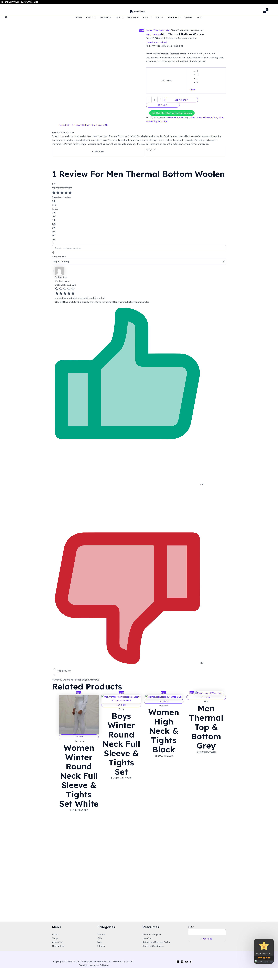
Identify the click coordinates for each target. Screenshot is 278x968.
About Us (57, 942)
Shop (199, 17)
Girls (118, 17)
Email (191, 927)
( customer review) (156, 42)
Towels (188, 17)
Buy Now (163, 105)
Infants (101, 945)
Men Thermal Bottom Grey (204, 117)
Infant (89, 17)
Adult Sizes (166, 80)
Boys (145, 17)
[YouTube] (186, 961)
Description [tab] (65, 125)
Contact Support (152, 934)
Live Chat (147, 938)
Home (79, 17)
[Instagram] (182, 961)
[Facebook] (178, 961)
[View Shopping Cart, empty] (264, 11)
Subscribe (206, 939)
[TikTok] (191, 961)
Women (132, 17)
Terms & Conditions (153, 945)
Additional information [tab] (84, 125)
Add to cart (181, 100)
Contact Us (58, 945)
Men (158, 17)
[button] (6, 18)
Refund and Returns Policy (156, 942)
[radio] (210, 71)
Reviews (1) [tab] (102, 125)
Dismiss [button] (34, 1)
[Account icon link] (271, 11)
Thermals (172, 17)
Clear (192, 89)
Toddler (104, 17)
